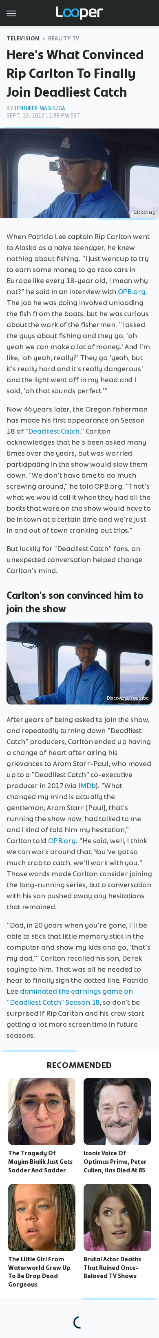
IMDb (87, 786)
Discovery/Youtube (127, 698)
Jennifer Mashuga (39, 108)
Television (23, 38)
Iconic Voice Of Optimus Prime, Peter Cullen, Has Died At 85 (115, 1161)
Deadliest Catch (54, 431)
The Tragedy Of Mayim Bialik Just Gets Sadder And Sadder (40, 1161)
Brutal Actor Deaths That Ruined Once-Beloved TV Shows (112, 1267)
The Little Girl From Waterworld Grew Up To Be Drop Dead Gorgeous (39, 1272)
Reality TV (64, 38)
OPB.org (132, 292)
